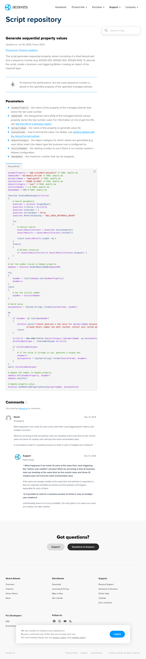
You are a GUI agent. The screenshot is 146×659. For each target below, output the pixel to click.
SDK (7, 621)
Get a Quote (57, 598)
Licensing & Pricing (60, 589)
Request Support (106, 584)
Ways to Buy (57, 593)
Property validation (28, 50)
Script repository (33, 19)
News (8, 598)
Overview (10, 584)
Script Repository (13, 626)
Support (55, 547)
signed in (23, 408)
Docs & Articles (105, 602)
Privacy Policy (72, 653)
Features (10, 589)
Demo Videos (12, 593)
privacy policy (60, 637)
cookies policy (78, 637)
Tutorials (102, 598)
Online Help (104, 593)
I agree (117, 634)
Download (60, 7)
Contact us (10, 653)
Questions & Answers (83, 547)
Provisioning (12, 50)
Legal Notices (97, 653)
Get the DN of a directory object (33, 124)
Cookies (84, 653)
